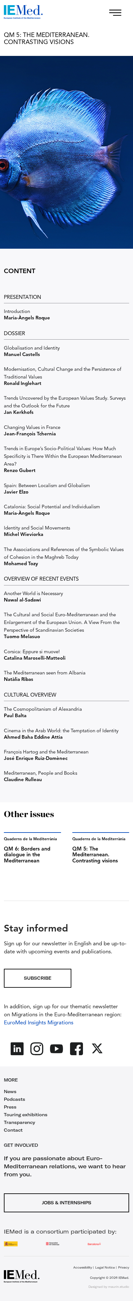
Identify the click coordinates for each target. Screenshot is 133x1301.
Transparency (19, 1122)
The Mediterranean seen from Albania (45, 673)
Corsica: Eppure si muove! (32, 652)
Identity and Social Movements (37, 528)
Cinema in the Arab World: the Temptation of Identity (61, 731)
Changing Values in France (32, 427)
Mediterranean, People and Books (40, 773)
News (10, 1091)
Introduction (17, 311)
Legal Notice (105, 1267)
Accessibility (82, 1267)
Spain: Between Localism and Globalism (47, 486)
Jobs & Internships (66, 1202)
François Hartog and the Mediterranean (46, 752)
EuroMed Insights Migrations (38, 1023)
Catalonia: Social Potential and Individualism (52, 507)
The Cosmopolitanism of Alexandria (43, 709)
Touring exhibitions (25, 1114)
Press (10, 1106)
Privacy (123, 1267)
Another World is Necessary (33, 594)
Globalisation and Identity (32, 348)
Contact (13, 1130)
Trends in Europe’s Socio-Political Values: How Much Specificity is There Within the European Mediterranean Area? (63, 457)
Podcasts (14, 1099)
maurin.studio (118, 1286)
